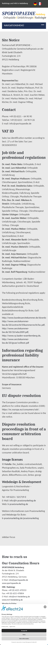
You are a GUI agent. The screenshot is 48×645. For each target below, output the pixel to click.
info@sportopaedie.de (18, 580)
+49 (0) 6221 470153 (17, 590)
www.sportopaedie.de (11, 583)
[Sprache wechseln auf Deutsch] (35, 3)
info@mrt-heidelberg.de (19, 597)
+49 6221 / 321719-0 (16, 497)
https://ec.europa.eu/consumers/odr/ (20, 409)
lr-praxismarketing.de (18, 504)
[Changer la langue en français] (39, 3)
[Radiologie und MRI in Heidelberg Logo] (24, 16)
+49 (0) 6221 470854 (15, 594)
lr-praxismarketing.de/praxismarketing (20, 518)
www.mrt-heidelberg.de (12, 600)
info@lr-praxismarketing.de (22, 500)
